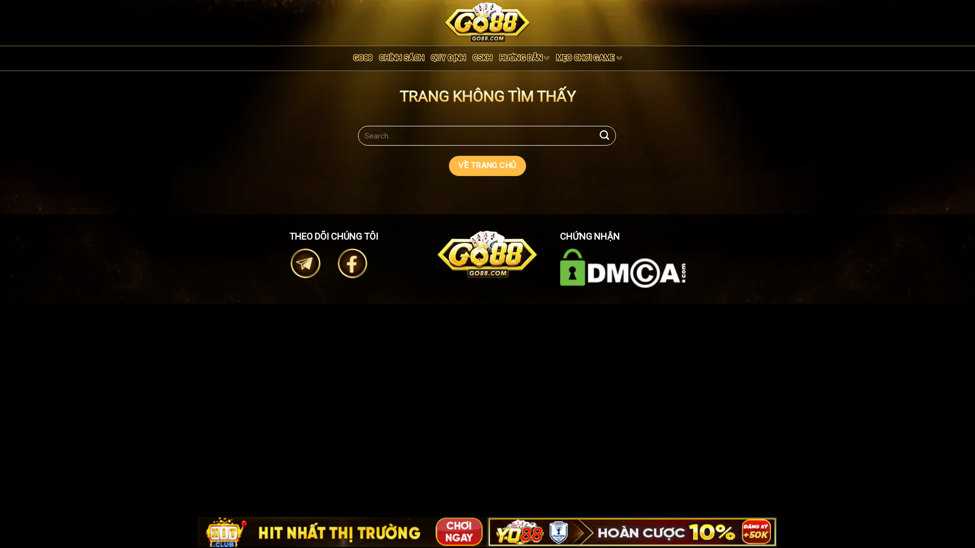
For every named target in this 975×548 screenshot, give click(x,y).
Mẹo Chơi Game (586, 58)
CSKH (482, 58)
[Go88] (487, 22)
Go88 (362, 58)
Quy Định (448, 58)
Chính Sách (401, 58)
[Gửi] (605, 136)
